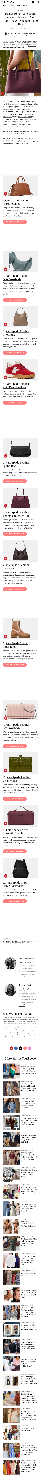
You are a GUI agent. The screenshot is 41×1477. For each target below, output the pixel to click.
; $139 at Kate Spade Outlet (15, 352)
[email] (29, 1048)
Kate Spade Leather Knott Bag (16, 332)
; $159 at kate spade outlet (15, 589)
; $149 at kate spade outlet (15, 222)
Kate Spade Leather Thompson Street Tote (16, 514)
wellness (26, 5)
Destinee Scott (21, 36)
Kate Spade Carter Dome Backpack (16, 884)
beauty (11, 5)
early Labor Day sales (29, 101)
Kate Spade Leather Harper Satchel (16, 202)
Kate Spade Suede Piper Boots (15, 645)
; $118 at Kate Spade (14, 402)
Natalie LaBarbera (33, 36)
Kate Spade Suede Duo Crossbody (15, 277)
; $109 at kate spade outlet (15, 746)
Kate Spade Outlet (25, 117)
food (18, 5)
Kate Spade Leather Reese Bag (16, 566)
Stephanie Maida (15, 33)
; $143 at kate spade (15, 300)
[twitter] (20, 1048)
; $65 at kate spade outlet (15, 798)
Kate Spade (7, 117)
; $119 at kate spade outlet (15, 901)
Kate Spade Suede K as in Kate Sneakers (16, 385)
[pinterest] (2, 93)
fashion (3, 5)
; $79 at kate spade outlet (15, 481)
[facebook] (16, 1048)
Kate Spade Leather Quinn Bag (16, 464)
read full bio (22, 978)
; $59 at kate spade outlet (15, 664)
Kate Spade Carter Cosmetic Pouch (15, 831)
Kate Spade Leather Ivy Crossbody (16, 726)
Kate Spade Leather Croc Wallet (17, 779)
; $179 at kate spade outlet (15, 534)
